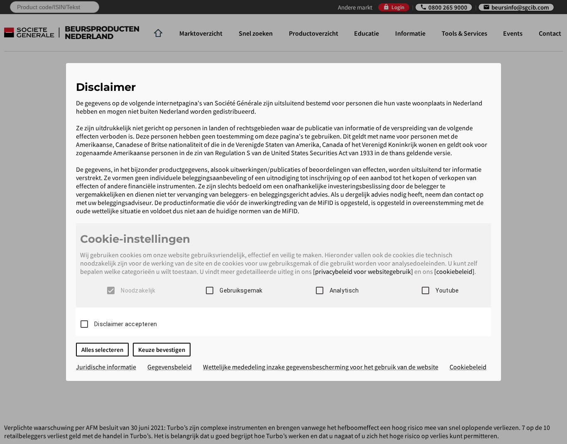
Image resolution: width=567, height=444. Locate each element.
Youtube (447, 290)
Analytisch (344, 290)
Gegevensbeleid (169, 367)
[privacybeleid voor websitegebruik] (363, 271)
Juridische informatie (106, 367)
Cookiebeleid (468, 367)
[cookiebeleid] (454, 271)
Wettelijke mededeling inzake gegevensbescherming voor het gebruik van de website (320, 367)
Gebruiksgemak (241, 290)
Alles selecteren (102, 350)
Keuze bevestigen (161, 350)
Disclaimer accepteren (125, 324)
